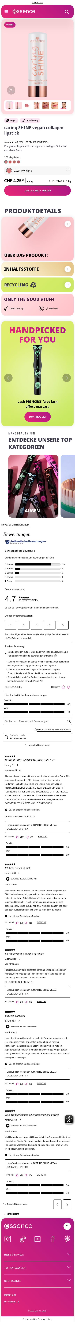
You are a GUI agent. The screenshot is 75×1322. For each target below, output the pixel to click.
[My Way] (18, 162)
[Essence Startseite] (24, 11)
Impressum (10, 1295)
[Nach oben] (67, 1226)
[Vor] (66, 378)
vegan (13, 120)
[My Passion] (10, 162)
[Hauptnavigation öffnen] (6, 11)
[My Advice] (14, 162)
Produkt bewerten (37, 142)
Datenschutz (11, 1301)
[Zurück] (8, 378)
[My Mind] (6, 162)
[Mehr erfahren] (68, 285)
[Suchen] (66, 11)
